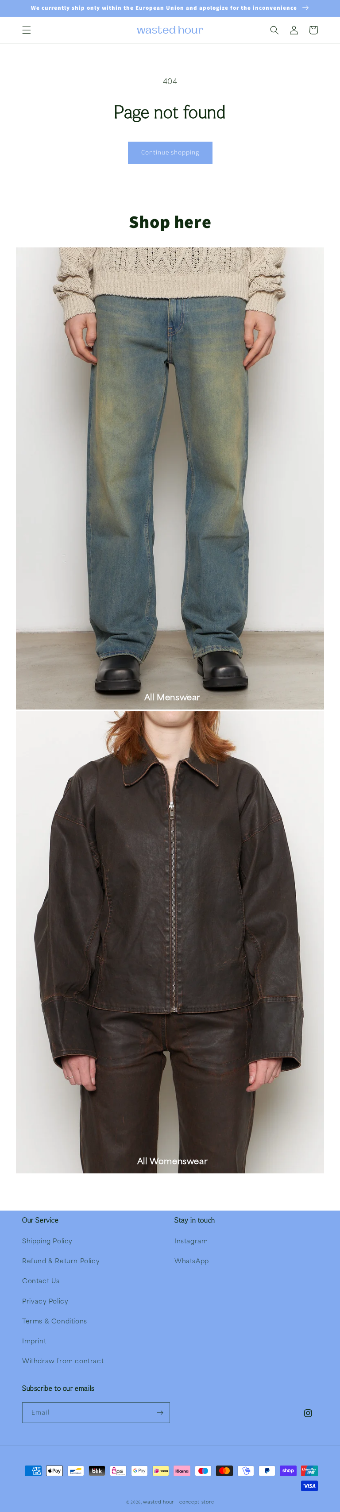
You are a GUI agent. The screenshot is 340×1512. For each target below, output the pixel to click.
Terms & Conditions (54, 1321)
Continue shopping (170, 152)
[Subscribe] (160, 1412)
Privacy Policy (45, 1301)
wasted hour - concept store (178, 1501)
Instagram (191, 1241)
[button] (26, 30)
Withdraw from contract (63, 1361)
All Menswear (172, 697)
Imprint (34, 1341)
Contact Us (41, 1280)
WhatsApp (191, 1261)
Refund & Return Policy (61, 1261)
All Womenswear (172, 1161)
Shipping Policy (47, 1241)
